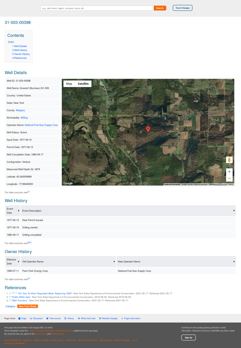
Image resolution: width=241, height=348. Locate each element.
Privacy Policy (57, 333)
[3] (29, 278)
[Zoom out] (229, 178)
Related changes (110, 318)
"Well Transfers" (19, 300)
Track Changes (183, 7)
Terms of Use (41, 333)
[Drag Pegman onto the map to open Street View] (229, 160)
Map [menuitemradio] (69, 83)
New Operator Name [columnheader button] (129, 261)
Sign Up (188, 337)
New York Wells (27, 306)
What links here (88, 318)
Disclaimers (70, 340)
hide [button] (11, 41)
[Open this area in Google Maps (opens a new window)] (68, 183)
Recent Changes (122, 340)
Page (23, 318)
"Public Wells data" (21, 296)
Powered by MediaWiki (14, 343)
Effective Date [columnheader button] (11, 261)
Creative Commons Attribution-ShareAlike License (50, 330)
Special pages (106, 340)
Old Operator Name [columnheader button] (32, 261)
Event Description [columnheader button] (31, 210)
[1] (29, 191)
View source (55, 318)
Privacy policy (57, 340)
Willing (24, 117)
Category (10, 306)
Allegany (20, 110)
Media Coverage (41, 340)
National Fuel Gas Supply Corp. (41, 125)
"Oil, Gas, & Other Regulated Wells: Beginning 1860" (45, 293)
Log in (134, 340)
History (70, 318)
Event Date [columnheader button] (10, 210)
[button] (148, 129)
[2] (29, 242)
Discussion (38, 318)
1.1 (16, 292)
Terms (231, 184)
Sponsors (27, 340)
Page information (132, 318)
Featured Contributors (88, 340)
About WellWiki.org (12, 340)
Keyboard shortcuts (172, 184)
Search (159, 8)
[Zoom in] (229, 171)
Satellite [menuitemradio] (83, 83)
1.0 (12, 292)
